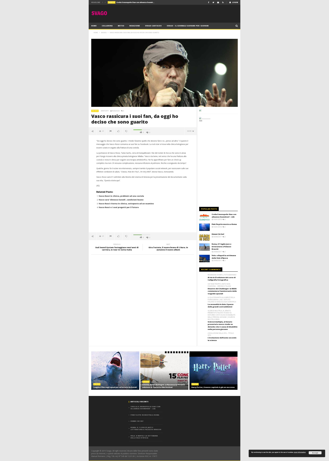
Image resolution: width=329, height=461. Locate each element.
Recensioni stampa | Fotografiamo (222, 275)
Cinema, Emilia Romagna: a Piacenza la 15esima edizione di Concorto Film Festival (163, 385)
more (189, 131)
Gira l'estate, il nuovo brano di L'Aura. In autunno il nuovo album (168, 247)
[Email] (218, 2)
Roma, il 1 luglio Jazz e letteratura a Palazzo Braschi (221, 246)
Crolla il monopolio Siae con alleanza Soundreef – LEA (224, 215)
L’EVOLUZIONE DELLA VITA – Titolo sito (221, 334)
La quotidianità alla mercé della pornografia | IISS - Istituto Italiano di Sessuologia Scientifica (222, 299)
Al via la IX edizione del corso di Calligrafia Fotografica (222, 278)
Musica (111, 2)
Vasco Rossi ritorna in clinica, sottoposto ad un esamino (126, 203)
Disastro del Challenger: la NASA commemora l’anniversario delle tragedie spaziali (222, 291)
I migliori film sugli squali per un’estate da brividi (115, 387)
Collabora (107, 26)
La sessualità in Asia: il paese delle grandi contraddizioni (221, 305)
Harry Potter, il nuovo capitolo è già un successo (213, 387)
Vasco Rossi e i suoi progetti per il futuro (119, 207)
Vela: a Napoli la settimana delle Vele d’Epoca (224, 256)
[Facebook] (208, 2)
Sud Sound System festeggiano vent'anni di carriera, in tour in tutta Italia (117, 247)
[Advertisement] (191, 13)
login (235, 2)
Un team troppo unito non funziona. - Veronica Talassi (219, 285)
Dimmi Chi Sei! (218, 234)
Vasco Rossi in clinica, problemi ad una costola (121, 196)
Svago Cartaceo (153, 26)
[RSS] (223, 2)
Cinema (97, 384)
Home (94, 26)
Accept (315, 453)
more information (300, 452)
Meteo (121, 26)
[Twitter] (213, 2)
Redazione (134, 26)
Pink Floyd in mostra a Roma (128, 2)
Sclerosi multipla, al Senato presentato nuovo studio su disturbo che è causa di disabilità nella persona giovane (222, 326)
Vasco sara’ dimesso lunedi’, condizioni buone (121, 199)
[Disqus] (142, 293)
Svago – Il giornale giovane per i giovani (188, 26)
